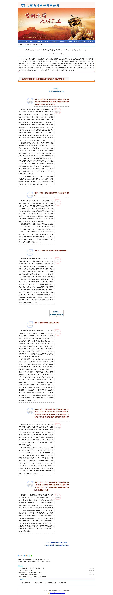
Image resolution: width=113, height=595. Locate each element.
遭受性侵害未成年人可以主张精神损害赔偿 (33, 559)
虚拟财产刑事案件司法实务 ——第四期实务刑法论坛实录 (32, 577)
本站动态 (25, 41)
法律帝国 (90, 41)
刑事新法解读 (36, 44)
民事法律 (46, 41)
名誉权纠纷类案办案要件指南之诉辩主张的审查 (30, 572)
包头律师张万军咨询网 (50, 583)
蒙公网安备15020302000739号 (57, 593)
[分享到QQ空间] (24, 555)
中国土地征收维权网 (25, 583)
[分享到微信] (31, 555)
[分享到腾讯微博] (27, 555)
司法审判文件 (63, 41)
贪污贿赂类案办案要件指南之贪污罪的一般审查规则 (31, 568)
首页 (20, 41)
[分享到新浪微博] (26, 555)
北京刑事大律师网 (37, 583)
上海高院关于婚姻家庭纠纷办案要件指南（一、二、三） (32, 574)
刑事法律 (39, 41)
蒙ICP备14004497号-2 (64, 590)
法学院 (70, 41)
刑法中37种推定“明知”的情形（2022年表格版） (34, 561)
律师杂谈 (83, 41)
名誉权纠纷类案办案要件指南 (26, 570)
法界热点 (76, 41)
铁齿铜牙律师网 (62, 583)
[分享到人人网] (29, 555)
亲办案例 (32, 41)
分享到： (21, 555)
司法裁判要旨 (54, 41)
